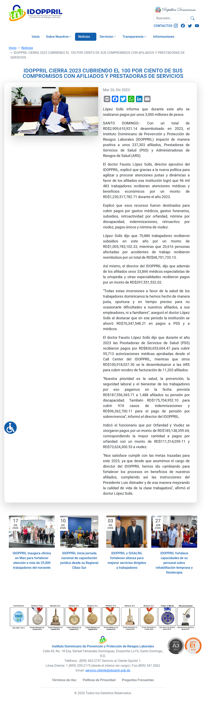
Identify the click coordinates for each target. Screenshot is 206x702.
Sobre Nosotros (57, 37)
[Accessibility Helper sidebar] (9, 426)
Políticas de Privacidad (99, 680)
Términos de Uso (64, 680)
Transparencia (133, 37)
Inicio (36, 37)
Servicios (106, 37)
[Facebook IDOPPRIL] (183, 26)
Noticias (84, 37)
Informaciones (163, 37)
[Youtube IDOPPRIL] (197, 26)
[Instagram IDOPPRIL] (176, 26)
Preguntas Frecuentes (138, 680)
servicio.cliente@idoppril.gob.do (107, 670)
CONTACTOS (163, 26)
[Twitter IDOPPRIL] (190, 26)
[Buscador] (192, 18)
